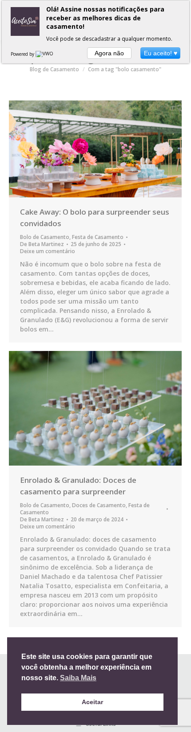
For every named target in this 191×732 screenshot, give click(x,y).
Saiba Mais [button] (78, 678)
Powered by (23, 54)
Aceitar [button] (92, 701)
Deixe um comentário (47, 251)
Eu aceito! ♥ (160, 53)
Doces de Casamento (99, 505)
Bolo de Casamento (44, 237)
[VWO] (45, 54)
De (42, 244)
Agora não (109, 53)
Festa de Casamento (97, 237)
